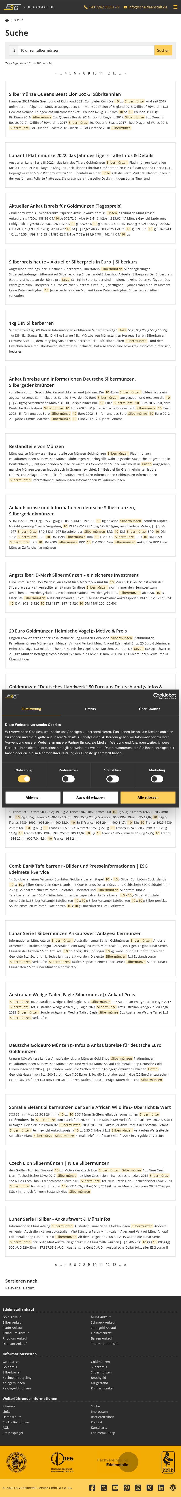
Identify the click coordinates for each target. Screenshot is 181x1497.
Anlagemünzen (14, 1383)
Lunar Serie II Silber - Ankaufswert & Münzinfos (59, 1219)
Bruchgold (98, 1377)
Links (6, 1411)
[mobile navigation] (175, 7)
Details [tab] (90, 709)
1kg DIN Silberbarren (31, 323)
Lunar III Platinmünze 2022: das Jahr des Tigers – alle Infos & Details (81, 155)
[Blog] (173, 1487)
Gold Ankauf (12, 1317)
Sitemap (9, 1406)
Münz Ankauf (101, 1317)
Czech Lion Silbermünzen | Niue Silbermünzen (59, 1163)
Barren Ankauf (101, 1338)
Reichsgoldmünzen (17, 1388)
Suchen (163, 50)
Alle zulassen (148, 797)
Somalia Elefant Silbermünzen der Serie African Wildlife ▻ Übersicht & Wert (90, 1107)
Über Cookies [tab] (149, 709)
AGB (6, 1427)
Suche (18, 20)
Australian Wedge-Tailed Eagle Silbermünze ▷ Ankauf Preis (72, 995)
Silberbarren (12, 1372)
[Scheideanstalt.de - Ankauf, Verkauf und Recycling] (9, 20)
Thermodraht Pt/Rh (105, 1344)
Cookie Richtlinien (16, 1422)
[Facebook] (92, 1487)
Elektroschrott (101, 1333)
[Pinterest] (127, 1487)
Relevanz (12, 1288)
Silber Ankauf (13, 1322)
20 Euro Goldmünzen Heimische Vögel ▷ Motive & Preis (68, 631)
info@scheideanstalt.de (147, 7)
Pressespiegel (13, 1433)
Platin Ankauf (12, 1328)
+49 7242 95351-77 (104, 7)
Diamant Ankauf (14, 1344)
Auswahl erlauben (90, 797)
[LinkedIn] (161, 1487)
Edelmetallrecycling (17, 1377)
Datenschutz (12, 1417)
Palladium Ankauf (16, 1333)
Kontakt (96, 1422)
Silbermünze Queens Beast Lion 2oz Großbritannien (65, 94)
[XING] (150, 1487)
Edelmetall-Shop (103, 1433)
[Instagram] (138, 1487)
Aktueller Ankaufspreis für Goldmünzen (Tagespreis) (65, 206)
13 (114, 73)
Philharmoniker (102, 1388)
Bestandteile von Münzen (36, 446)
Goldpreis (10, 1367)
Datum (28, 1288)
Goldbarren (11, 1361)
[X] (104, 1487)
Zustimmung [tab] (31, 709)
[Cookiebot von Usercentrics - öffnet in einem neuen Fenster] (156, 696)
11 (101, 73)
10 (94, 73)
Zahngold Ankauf (103, 1328)
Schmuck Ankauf (103, 1322)
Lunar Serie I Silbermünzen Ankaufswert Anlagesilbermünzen (75, 933)
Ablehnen (33, 797)
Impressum (99, 1411)
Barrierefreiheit (102, 1417)
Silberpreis (99, 1367)
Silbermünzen (101, 1372)
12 (108, 73)
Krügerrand (99, 1383)
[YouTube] (115, 1487)
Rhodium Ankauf (15, 1338)
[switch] (68, 778)
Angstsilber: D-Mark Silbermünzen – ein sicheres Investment (74, 575)
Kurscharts (99, 1427)
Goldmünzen (100, 1361)
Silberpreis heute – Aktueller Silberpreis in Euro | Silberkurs (73, 262)
